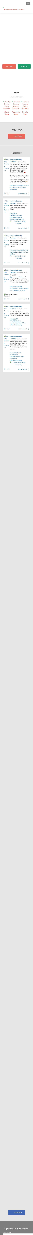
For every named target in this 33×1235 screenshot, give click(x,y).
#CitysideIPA (14, 319)
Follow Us (17, 136)
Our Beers (9, 66)
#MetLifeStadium (15, 321)
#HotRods (23, 187)
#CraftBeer (13, 219)
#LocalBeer (13, 290)
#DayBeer (25, 250)
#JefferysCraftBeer (16, 215)
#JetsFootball (14, 323)
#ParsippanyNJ (14, 187)
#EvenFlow (13, 213)
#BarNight (20, 219)
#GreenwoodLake (15, 288)
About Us (24, 66)
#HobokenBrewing (16, 185)
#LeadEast (25, 185)
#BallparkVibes (23, 252)
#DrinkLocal (21, 290)
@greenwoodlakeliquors (17, 277)
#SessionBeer (14, 252)
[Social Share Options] (28, 193)
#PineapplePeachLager (17, 356)
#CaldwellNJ (14, 354)
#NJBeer (12, 254)
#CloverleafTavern (15, 353)
